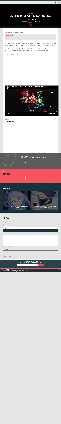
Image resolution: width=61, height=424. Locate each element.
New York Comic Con (37, 50)
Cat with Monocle (6, 2)
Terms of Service (24, 271)
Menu (58, 2)
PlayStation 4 (30, 13)
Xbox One (20, 37)
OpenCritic (11, 270)
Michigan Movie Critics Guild (23, 270)
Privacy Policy (20, 271)
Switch (15, 37)
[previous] (5, 200)
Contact (59, 269)
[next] (56, 200)
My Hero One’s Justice (33, 178)
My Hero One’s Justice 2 (48, 178)
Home (6, 32)
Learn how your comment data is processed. (28, 246)
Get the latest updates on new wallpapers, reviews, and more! (30, 262)
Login (5, 222)
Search (56, 2)
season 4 (15, 41)
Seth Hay (37, 21)
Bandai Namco (7, 178)
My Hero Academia (19, 178)
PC (6, 37)
